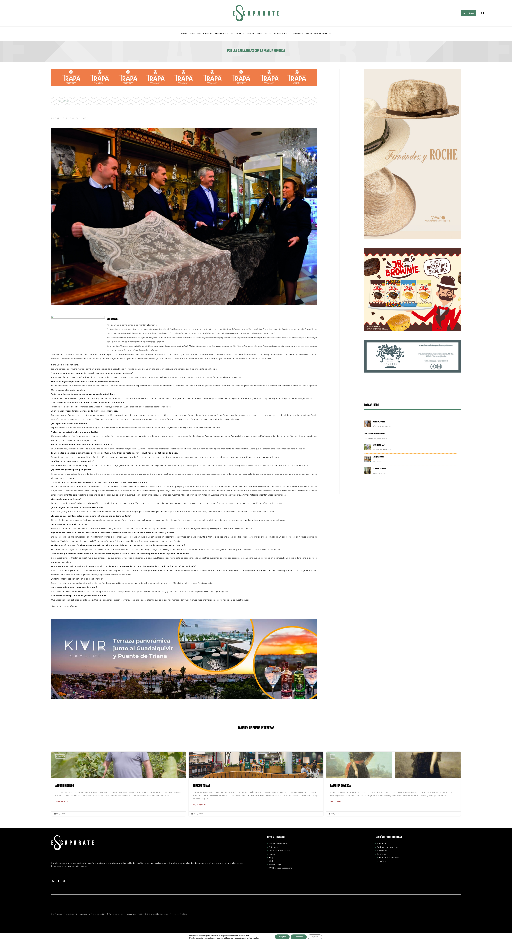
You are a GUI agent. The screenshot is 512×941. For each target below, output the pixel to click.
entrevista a (386, 426)
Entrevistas (221, 34)
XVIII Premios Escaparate (280, 868)
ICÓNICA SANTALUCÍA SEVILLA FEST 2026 (256, 784)
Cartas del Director (201, 34)
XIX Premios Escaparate (318, 34)
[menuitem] (30, 13)
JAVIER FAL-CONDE (379, 422)
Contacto (298, 34)
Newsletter (382, 850)
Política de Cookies (178, 914)
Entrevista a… (275, 847)
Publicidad (382, 854)
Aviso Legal (163, 914)
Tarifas (382, 861)
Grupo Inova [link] (96, 914)
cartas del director (380, 438)
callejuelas (64, 101)
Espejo (250, 34)
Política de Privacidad (147, 914)
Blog (259, 34)
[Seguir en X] (64, 881)
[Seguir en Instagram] (53, 881)
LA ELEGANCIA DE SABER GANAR (375, 433)
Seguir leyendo (61, 801)
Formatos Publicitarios (389, 857)
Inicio (184, 34)
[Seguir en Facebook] (59, 881)
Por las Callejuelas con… (280, 850)
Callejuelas (237, 34)
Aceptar (282, 937)
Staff (268, 34)
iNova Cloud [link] (69, 914)
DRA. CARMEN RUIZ (393, 784)
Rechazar (299, 937)
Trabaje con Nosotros (387, 847)
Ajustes (315, 937)
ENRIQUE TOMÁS (378, 457)
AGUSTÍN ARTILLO (379, 445)
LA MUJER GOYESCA (379, 468)
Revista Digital (282, 34)
